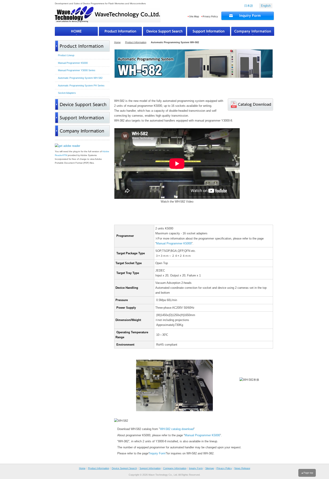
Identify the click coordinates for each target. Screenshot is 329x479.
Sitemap (209, 468)
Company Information (174, 468)
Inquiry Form (157, 453)
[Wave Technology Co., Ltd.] (107, 16)
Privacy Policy (224, 468)
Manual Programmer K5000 (174, 243)
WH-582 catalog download (177, 429)
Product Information (135, 42)
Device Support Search (124, 468)
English (266, 5)
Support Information (150, 468)
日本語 (248, 5)
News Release (242, 468)
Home (117, 42)
